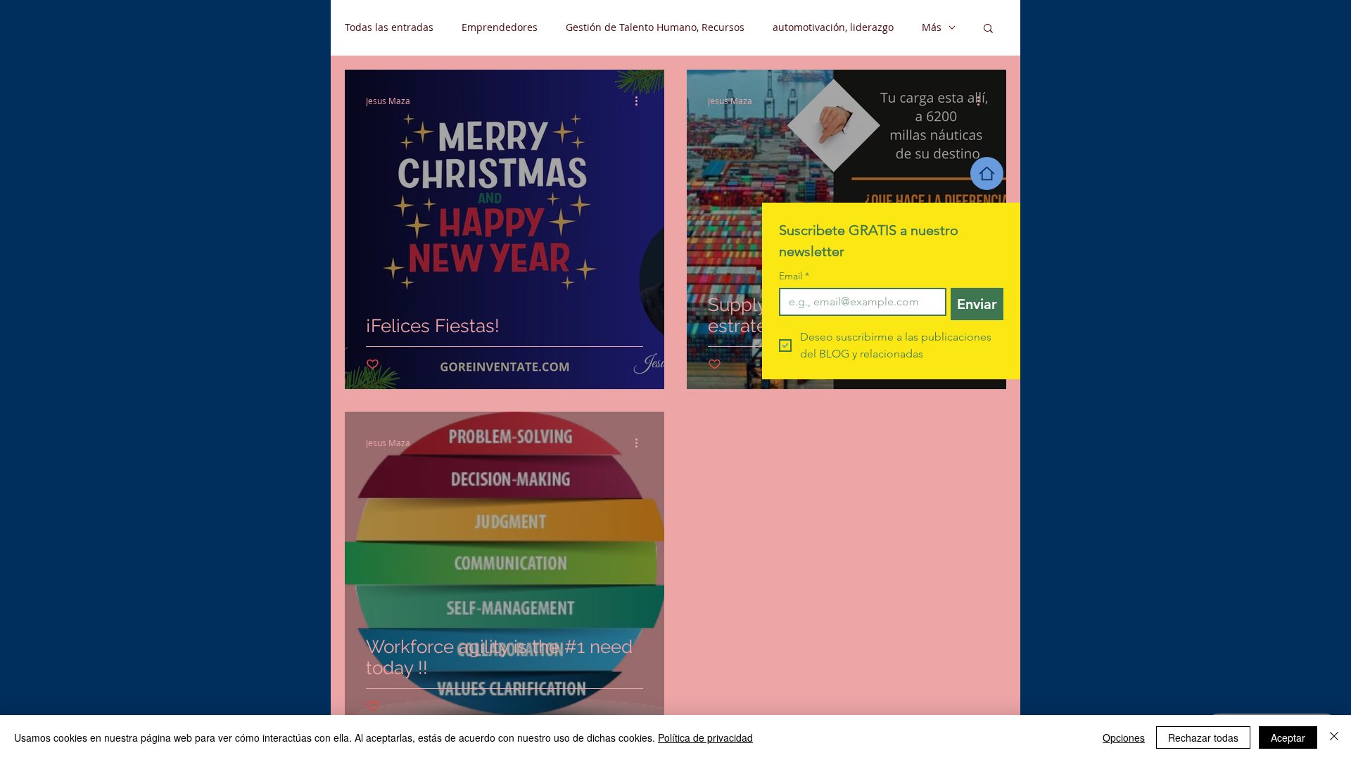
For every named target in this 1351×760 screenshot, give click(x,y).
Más (931, 27)
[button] (988, 29)
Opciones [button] (1124, 737)
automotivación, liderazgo (833, 27)
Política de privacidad (705, 737)
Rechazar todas (1203, 737)
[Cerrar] (1334, 737)
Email (794, 276)
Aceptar (1288, 737)
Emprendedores (500, 27)
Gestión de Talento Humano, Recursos (655, 27)
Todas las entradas (389, 27)
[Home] (986, 173)
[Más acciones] (641, 100)
